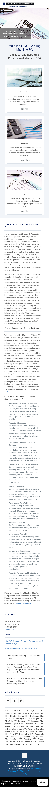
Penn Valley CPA (26, 734)
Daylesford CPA (37, 716)
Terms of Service (27, 771)
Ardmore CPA (10, 711)
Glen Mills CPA (11, 721)
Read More (15, 784)
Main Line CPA (37, 726)
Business (24, 143)
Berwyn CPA (38, 711)
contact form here (29, 324)
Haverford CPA (24, 721)
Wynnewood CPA (32, 744)
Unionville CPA (16, 742)
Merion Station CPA (35, 729)
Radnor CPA (15, 737)
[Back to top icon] (24, 755)
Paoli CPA (14, 734)
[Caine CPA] (18, 4)
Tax (24, 194)
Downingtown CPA (23, 719)
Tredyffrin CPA (30, 739)
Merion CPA (10, 731)
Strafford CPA (16, 739)
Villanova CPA (31, 742)
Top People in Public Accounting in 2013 (21, 648)
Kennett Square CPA (14, 724)
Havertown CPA (37, 721)
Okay (42, 782)
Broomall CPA (10, 713)
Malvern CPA (10, 729)
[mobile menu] (45, 4)
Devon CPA (9, 719)
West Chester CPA (17, 744)
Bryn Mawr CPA (25, 713)
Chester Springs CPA (19, 716)
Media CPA (21, 729)
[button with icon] (8, 700)
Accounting (24, 92)
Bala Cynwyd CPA (24, 711)
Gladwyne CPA (37, 719)
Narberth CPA (22, 731)
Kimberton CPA (31, 724)
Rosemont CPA (28, 737)
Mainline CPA (22, 726)
